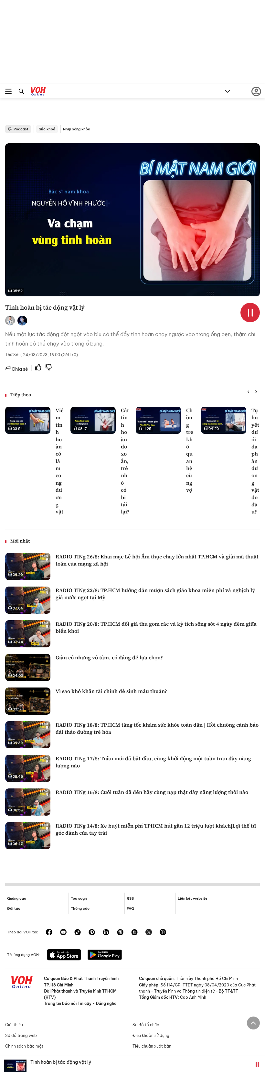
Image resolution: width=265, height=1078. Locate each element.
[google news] (120, 933)
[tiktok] (77, 933)
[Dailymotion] (163, 933)
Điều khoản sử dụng (150, 1035)
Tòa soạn (79, 898)
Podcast (21, 129)
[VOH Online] (38, 92)
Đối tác (13, 908)
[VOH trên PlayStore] (104, 955)
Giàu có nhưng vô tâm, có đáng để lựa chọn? (109, 657)
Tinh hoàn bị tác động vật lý (60, 1062)
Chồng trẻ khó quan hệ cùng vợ (189, 450)
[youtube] (63, 933)
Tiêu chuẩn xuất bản (151, 1046)
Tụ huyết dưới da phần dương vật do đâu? (255, 461)
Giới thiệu (14, 1024)
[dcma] (134, 933)
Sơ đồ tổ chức (145, 1024)
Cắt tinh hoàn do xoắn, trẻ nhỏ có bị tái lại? (125, 461)
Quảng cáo (16, 898)
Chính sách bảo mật (24, 1046)
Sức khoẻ (47, 129)
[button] (248, 392)
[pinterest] (92, 933)
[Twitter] (149, 933)
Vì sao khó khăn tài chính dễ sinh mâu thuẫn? (111, 691)
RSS (130, 898)
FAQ (130, 908)
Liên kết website (192, 898)
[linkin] (106, 933)
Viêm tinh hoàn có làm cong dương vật (60, 461)
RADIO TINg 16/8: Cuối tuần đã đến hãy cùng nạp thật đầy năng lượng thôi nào (152, 792)
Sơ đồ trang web (21, 1035)
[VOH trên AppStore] (64, 955)
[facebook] (49, 933)
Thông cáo (80, 908)
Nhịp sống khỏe (76, 129)
